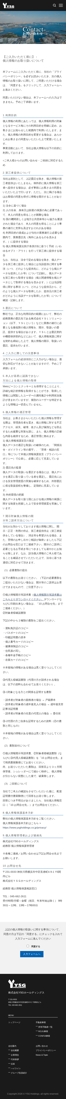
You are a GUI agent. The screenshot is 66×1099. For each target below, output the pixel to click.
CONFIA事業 (44, 1036)
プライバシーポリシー (46, 1050)
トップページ (14, 1022)
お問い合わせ (42, 1046)
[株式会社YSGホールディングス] (21, 5)
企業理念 (15, 1055)
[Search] (54, 5)
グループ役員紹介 (19, 1073)
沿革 (13, 1064)
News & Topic (42, 1055)
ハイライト (16, 1068)
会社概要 (15, 1050)
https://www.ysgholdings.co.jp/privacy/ (24, 827)
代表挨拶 (15, 1059)
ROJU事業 (43, 1031)
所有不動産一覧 (45, 1027)
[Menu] (60, 5)
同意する (35, 946)
